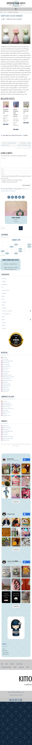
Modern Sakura (5, 427)
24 (20, 251)
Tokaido (3, 324)
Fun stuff (4, 301)
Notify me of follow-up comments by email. (12, 180)
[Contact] (23, 197)
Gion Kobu (4, 399)
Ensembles (4, 292)
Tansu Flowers (5, 385)
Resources (12, 662)
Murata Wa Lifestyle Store (7, 429)
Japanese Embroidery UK (7, 403)
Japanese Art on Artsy (6, 426)
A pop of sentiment (26, 111)
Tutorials (4, 326)
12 (29, 246)
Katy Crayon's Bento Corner (8, 406)
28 (7, 253)
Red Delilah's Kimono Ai (7, 373)
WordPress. (20, 693)
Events (3, 298)
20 (2, 251)
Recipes (3, 315)
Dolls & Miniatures (5, 290)
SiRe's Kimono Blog (6, 382)
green (4, 135)
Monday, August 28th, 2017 (12, 19)
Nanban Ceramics (5, 410)
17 (20, 248)
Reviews (3, 318)
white (20, 135)
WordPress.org (5, 652)
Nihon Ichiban (5, 431)
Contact (15, 665)
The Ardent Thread (6, 414)
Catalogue (4, 281)
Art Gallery (4, 278)
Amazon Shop (21, 665)
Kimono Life (4, 368)
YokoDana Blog (5, 389)
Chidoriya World (5, 424)
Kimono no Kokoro (6, 369)
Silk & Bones (5, 380)
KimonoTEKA (5, 371)
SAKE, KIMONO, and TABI (8, 375)
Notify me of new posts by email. (9, 182)
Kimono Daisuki (5, 366)
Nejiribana (4, 412)
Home (2, 662)
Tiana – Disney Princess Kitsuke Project (8, 144)
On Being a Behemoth (6, 312)
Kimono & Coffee (5, 362)
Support (27, 665)
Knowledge (4, 307)
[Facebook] (8, 197)
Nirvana (15, 693)
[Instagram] (12, 197)
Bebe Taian (4, 355)
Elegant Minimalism (6, 111)
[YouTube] (16, 197)
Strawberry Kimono (6, 384)
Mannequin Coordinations (7, 309)
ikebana (6, 135)
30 (15, 253)
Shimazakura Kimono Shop (7, 434)
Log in (4, 647)
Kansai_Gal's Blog (6, 405)
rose (18, 135)
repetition (15, 135)
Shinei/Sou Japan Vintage (7, 436)
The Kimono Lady (5, 387)
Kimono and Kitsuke (6, 364)
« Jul (1, 255)
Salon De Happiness (6, 377)
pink (12, 135)
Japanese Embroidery (6, 401)
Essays (3, 295)
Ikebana (4, 12)
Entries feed (5, 649)
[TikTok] (19, 197)
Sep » (4, 255)
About (7, 662)
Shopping (4, 321)
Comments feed (6, 650)
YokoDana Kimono (6, 438)
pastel (10, 135)
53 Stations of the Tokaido (6, 665)
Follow (27, 457)
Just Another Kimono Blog (7, 359)
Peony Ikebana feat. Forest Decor (15, 113)
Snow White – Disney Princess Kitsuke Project (24, 144)
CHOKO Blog (5, 357)
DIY (2, 287)
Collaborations (5, 284)
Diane (4, 19)
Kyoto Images (5, 408)
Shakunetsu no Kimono (7, 378)
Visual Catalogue (19, 662)
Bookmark (26, 135)
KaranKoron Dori (5, 361)
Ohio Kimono (5, 433)
